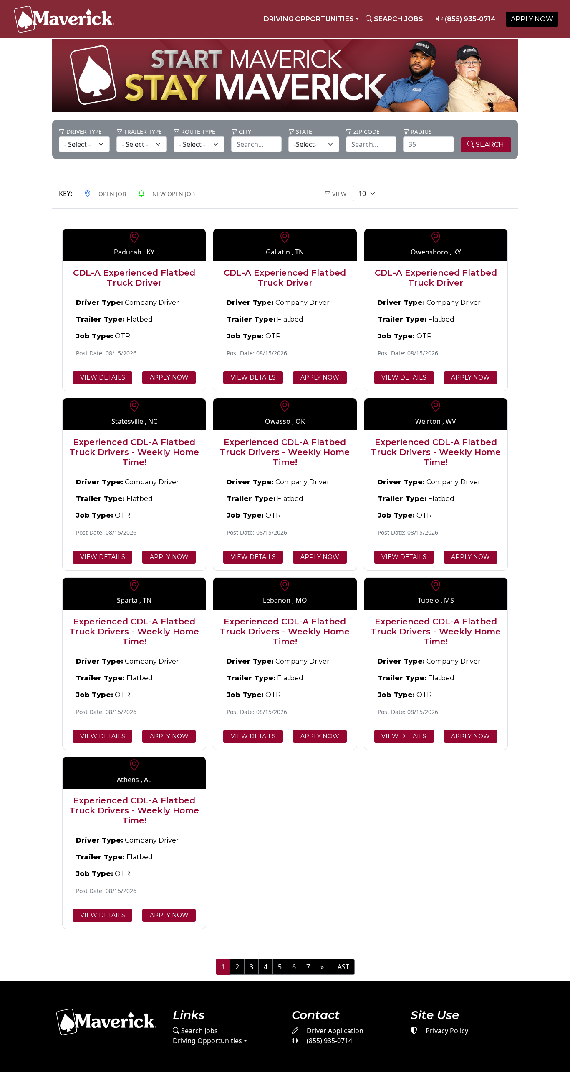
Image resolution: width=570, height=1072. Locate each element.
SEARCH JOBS (397, 19)
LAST (341, 966)
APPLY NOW (532, 19)
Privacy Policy (446, 1030)
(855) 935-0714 (469, 19)
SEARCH (489, 144)
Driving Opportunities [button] (309, 19)
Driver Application (334, 1030)
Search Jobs (198, 1030)
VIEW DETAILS (102, 377)
